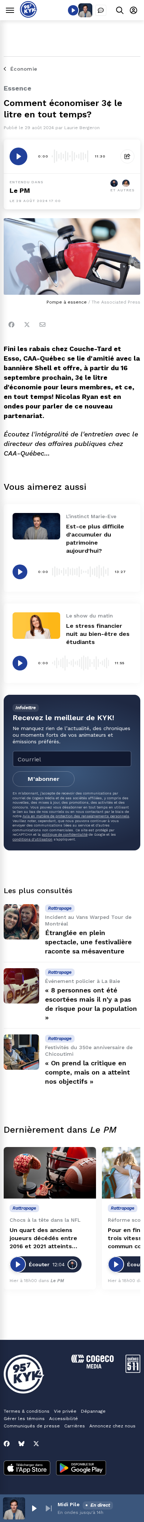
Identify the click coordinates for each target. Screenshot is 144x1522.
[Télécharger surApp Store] (27, 1469)
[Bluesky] (21, 1444)
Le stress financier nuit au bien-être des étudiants (98, 633)
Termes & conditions (26, 1411)
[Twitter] (27, 324)
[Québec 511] (133, 1370)
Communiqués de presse (32, 1426)
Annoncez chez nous (112, 1426)
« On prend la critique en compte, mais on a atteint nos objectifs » (87, 1072)
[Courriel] (42, 324)
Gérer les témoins (24, 1418)
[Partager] (127, 156)
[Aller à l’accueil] (28, 15)
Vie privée (65, 1411)
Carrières (74, 1426)
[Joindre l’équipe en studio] (100, 10)
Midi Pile (69, 1504)
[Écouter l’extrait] (18, 156)
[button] (34, 1508)
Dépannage (93, 1411)
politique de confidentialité (65, 834)
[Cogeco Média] (92, 1366)
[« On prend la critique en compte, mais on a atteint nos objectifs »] (21, 1052)
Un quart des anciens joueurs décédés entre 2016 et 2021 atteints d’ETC (43, 1238)
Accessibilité (63, 1418)
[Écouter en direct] (73, 10)
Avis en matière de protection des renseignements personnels (76, 816)
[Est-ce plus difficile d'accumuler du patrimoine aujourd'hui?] (36, 526)
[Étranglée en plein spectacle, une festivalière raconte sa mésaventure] (21, 921)
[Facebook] (11, 324)
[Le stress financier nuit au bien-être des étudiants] (36, 625)
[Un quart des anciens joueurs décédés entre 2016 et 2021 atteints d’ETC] (50, 1173)
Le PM (20, 190)
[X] (36, 1444)
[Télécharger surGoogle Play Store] (81, 1469)
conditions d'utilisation (32, 839)
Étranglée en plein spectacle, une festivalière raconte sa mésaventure (88, 942)
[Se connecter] (133, 10)
